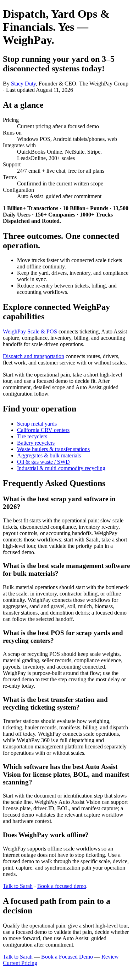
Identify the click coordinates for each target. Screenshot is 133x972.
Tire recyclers (32, 436)
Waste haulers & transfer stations (53, 449)
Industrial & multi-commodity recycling (61, 468)
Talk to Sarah (18, 886)
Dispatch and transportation (33, 356)
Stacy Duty (23, 84)
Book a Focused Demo (67, 957)
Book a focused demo (61, 886)
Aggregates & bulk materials (49, 455)
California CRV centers (43, 430)
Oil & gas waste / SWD (43, 462)
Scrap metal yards (37, 424)
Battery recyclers (36, 443)
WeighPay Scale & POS (30, 331)
